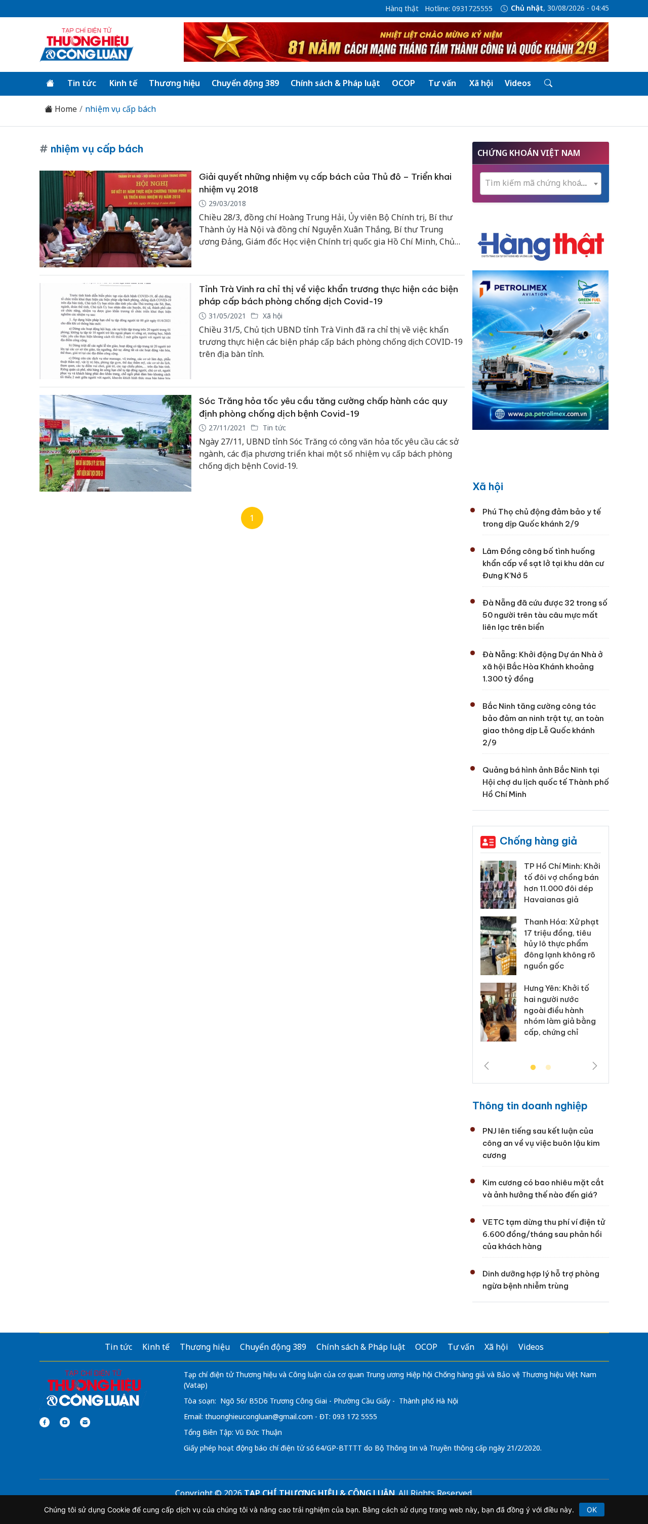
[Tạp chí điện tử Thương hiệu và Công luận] (93, 1388)
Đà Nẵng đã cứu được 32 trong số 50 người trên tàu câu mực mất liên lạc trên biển (545, 615)
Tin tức (81, 83)
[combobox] (540, 183)
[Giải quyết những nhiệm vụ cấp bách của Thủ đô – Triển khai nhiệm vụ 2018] (115, 219)
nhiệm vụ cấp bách (120, 109)
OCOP (403, 83)
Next (595, 1066)
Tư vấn (442, 83)
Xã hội (481, 83)
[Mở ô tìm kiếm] (547, 83)
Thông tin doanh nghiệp (530, 1105)
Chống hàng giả (538, 840)
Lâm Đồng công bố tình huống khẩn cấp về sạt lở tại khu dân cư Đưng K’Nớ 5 (543, 563)
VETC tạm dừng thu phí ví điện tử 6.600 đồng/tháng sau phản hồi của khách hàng (543, 1234)
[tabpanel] (540, 955)
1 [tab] (533, 1068)
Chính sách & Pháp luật (335, 83)
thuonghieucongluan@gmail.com (259, 1416)
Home (65, 109)
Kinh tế (123, 83)
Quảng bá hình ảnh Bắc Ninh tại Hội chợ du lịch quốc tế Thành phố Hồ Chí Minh (545, 782)
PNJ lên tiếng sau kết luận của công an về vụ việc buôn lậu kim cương (541, 1143)
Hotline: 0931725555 (459, 8)
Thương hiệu (174, 83)
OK (592, 1509)
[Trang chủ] (50, 83)
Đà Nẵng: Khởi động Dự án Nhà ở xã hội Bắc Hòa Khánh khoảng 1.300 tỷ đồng (542, 667)
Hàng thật (402, 8)
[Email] (85, 1422)
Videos (518, 83)
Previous (486, 1066)
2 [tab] (548, 1068)
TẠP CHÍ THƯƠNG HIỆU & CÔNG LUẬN (319, 1493)
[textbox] (540, 183)
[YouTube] (65, 1422)
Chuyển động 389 (245, 83)
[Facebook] (44, 1422)
